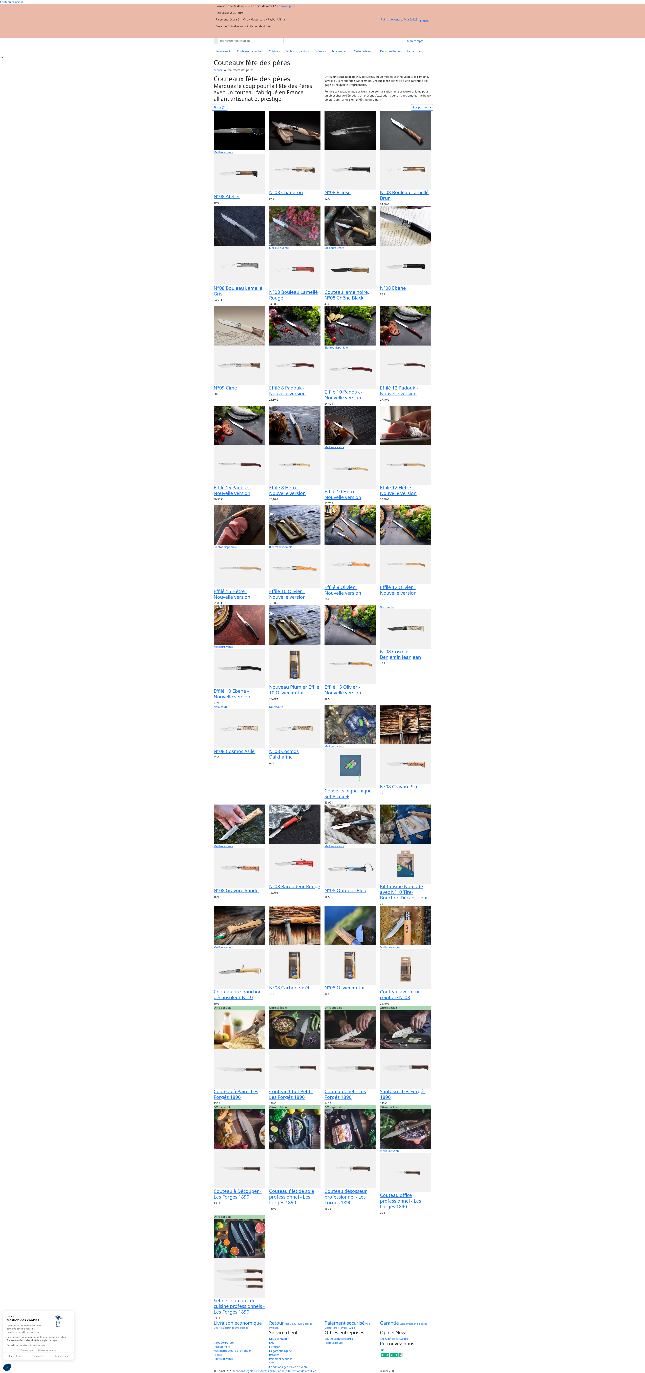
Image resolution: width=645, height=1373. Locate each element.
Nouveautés (224, 51)
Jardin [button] (303, 51)
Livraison (275, 1347)
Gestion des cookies (303, 1371)
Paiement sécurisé (280, 1359)
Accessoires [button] (339, 51)
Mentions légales (244, 1371)
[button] (7, 1367)
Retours (274, 1355)
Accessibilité (268, 1371)
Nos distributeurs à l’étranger (232, 1351)
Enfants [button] (319, 51)
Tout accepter (62, 1356)
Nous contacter (279, 1339)
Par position (421, 107)
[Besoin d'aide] (1, 57)
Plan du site (283, 1371)
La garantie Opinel (280, 1351)
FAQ (271, 1343)
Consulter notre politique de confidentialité (26, 1345)
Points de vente (390, 19)
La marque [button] (414, 51)
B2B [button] (415, 19)
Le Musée (406, 19)
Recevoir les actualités (394, 1339)
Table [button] (289, 51)
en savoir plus (286, 6)
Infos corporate (224, 1342)
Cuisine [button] (273, 51)
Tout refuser (15, 1356)
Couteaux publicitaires (339, 1339)
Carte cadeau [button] (362, 51)
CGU (257, 1371)
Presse (218, 1355)
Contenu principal (11, 2)
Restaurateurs (334, 1343)
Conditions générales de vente (288, 1367)
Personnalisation (391, 51)
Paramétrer (39, 1356)
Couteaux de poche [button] (249, 51)
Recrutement (222, 1346)
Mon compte (415, 41)
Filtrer (219, 107)
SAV (271, 1363)
